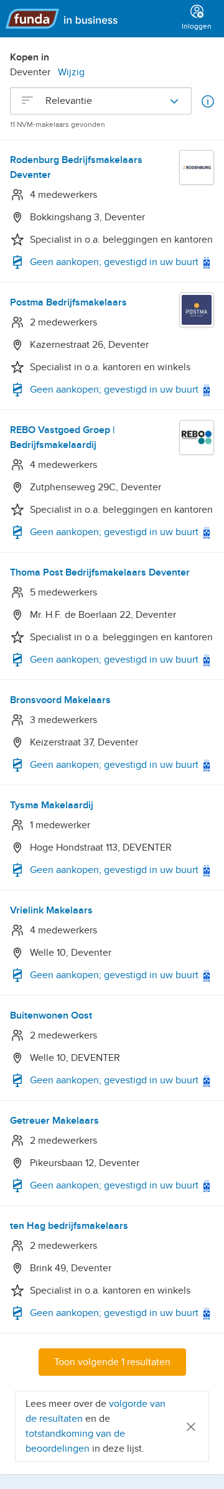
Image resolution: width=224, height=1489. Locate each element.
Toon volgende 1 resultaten (112, 1362)
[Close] (191, 1426)
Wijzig (71, 72)
